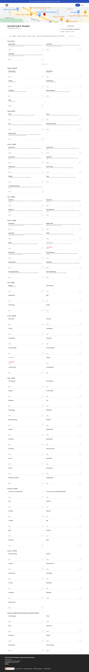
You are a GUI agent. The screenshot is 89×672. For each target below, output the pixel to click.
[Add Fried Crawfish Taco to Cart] (80, 215)
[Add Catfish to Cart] (80, 238)
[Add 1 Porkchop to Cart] (80, 324)
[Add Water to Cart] (80, 545)
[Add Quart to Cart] (42, 631)
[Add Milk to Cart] (80, 526)
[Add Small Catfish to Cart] (42, 59)
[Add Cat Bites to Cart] (42, 86)
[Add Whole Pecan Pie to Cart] (42, 607)
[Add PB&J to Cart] (80, 300)
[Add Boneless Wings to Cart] (42, 76)
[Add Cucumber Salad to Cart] (80, 396)
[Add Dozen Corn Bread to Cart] (80, 650)
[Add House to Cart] (42, 119)
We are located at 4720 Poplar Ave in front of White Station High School (42, 1)
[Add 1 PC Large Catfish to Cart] (42, 353)
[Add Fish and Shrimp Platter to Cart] (42, 277)
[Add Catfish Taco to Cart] (42, 205)
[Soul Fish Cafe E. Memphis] (6, 5)
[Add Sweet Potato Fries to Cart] (80, 454)
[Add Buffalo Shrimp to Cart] (80, 76)
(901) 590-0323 (8, 659)
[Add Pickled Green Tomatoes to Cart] (42, 483)
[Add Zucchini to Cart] (42, 473)
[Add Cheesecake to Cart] (42, 598)
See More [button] (58, 1)
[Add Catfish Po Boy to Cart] (42, 172)
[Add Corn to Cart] (80, 406)
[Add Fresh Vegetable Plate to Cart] (80, 277)
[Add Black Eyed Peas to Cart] (80, 435)
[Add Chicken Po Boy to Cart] (80, 172)
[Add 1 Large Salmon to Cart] (42, 343)
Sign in (82, 5)
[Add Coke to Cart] (42, 506)
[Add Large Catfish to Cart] (80, 49)
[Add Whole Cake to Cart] (80, 598)
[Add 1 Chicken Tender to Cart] (42, 372)
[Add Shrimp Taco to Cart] (42, 215)
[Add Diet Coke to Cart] (80, 506)
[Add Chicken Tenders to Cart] (80, 291)
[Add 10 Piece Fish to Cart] (80, 631)
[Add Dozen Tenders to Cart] (42, 650)
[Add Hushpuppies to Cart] (42, 96)
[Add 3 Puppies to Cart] (42, 396)
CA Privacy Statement (37, 668)
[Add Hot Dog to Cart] (80, 310)
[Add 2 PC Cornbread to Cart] (80, 386)
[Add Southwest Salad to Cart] (42, 139)
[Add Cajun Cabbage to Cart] (42, 415)
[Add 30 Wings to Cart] (80, 641)
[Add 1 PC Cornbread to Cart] (42, 386)
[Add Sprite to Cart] (42, 535)
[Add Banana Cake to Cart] (80, 588)
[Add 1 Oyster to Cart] (42, 334)
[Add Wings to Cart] (42, 105)
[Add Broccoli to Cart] (42, 464)
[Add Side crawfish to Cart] (42, 324)
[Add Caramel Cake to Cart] (80, 578)
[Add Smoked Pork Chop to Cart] (80, 258)
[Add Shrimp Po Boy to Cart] (42, 152)
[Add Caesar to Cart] (80, 119)
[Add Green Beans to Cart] (42, 454)
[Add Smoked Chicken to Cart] (42, 267)
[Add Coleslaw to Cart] (42, 435)
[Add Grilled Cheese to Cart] (42, 300)
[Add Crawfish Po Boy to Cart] (80, 152)
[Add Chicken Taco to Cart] (80, 205)
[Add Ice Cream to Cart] (42, 588)
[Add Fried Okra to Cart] (80, 425)
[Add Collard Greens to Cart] (80, 473)
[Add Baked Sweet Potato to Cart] (42, 425)
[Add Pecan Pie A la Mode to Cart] (42, 559)
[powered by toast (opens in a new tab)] (9, 668)
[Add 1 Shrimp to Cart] (80, 363)
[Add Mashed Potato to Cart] (80, 444)
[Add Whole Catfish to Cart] (42, 258)
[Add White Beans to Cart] (80, 415)
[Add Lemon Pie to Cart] (42, 569)
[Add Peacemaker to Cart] (80, 162)
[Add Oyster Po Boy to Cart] (42, 162)
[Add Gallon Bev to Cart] (80, 516)
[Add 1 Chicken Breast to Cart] (80, 372)
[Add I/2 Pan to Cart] (80, 621)
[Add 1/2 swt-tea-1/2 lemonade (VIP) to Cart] (42, 497)
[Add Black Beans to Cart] (42, 406)
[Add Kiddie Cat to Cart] (42, 291)
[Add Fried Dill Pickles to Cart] (80, 86)
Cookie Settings (47, 668)
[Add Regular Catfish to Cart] (42, 49)
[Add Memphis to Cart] (42, 181)
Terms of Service (18, 668)
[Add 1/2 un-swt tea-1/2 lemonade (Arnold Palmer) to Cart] (80, 497)
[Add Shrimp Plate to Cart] (80, 267)
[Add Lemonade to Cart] (42, 526)
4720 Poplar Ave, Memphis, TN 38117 (13, 661)
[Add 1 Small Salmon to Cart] (80, 334)
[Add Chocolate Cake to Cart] (42, 578)
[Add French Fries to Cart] (42, 444)
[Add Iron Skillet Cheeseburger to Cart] (42, 191)
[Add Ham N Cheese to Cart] (42, 310)
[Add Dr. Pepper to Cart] (42, 516)
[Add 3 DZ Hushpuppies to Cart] (42, 621)
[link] (12, 36)
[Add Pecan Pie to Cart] (80, 559)
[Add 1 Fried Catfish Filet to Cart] (80, 353)
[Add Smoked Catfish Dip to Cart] (80, 96)
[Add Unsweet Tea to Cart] (42, 545)
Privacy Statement (28, 668)
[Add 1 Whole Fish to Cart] (80, 343)
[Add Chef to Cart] (42, 129)
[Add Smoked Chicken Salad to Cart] (80, 129)
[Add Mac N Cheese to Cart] (80, 464)
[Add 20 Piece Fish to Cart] (42, 641)
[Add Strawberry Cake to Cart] (80, 569)
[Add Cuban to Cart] (80, 181)
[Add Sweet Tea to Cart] (80, 535)
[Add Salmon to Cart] (42, 248)
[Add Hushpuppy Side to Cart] (80, 483)
